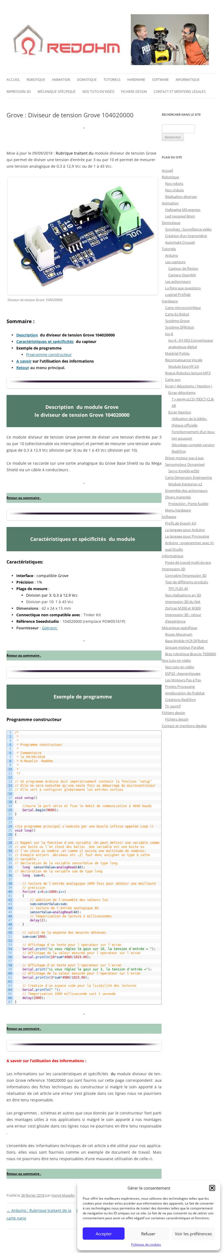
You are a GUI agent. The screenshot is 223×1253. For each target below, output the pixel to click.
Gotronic (49, 627)
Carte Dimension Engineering (188, 477)
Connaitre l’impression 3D (185, 575)
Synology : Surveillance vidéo (188, 229)
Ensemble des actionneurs (186, 490)
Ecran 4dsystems (182, 392)
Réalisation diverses (181, 196)
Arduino (171, 255)
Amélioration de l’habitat (185, 693)
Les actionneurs (178, 281)
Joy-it (169, 333)
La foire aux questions (183, 288)
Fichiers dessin (134, 91)
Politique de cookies (146, 1244)
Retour (22, 367)
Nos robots (174, 183)
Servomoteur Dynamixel (185, 464)
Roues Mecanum (178, 634)
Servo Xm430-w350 (183, 470)
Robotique (36, 79)
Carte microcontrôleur (183, 307)
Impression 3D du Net (182, 601)
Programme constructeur (49, 354)
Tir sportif (173, 706)
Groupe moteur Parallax (184, 647)
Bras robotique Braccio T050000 (190, 653)
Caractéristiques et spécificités (45, 341)
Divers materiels (178, 497)
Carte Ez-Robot (177, 314)
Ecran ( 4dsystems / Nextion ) (188, 386)
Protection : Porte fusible (188, 503)
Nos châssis (174, 190)
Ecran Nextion (179, 412)
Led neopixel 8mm (180, 216)
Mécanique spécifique (57, 91)
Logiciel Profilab (178, 294)
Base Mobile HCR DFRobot (186, 640)
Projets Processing (180, 686)
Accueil (13, 79)
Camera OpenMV (182, 274)
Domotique (87, 79)
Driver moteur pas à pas (184, 457)
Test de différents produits (186, 582)
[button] (212, 1188)
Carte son (173, 379)
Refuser (148, 1233)
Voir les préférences (193, 1233)
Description (27, 335)
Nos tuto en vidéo (98, 91)
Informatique (188, 79)
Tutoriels (112, 79)
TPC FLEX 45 (178, 588)
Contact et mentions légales (180, 91)
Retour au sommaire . (24, 497)
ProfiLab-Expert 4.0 (180, 523)
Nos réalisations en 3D (183, 595)
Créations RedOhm (180, 699)
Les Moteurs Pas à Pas (183, 680)
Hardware (136, 79)
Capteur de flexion (183, 268)
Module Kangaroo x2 (185, 484)
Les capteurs (175, 261)
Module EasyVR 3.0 (183, 366)
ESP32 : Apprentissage (182, 673)
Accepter (104, 1233)
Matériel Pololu (177, 353)
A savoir (24, 361)
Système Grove (177, 320)
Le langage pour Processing (187, 536)
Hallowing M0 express (182, 209)
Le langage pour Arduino (185, 529)
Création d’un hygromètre (186, 235)
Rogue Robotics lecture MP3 (187, 372)
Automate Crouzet (180, 242)
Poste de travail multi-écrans (188, 562)
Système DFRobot (179, 327)
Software (160, 79)
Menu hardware (178, 510)
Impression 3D (19, 91)
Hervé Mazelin (63, 1195)
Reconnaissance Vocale (183, 359)
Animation (61, 79)
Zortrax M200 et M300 (183, 608)
